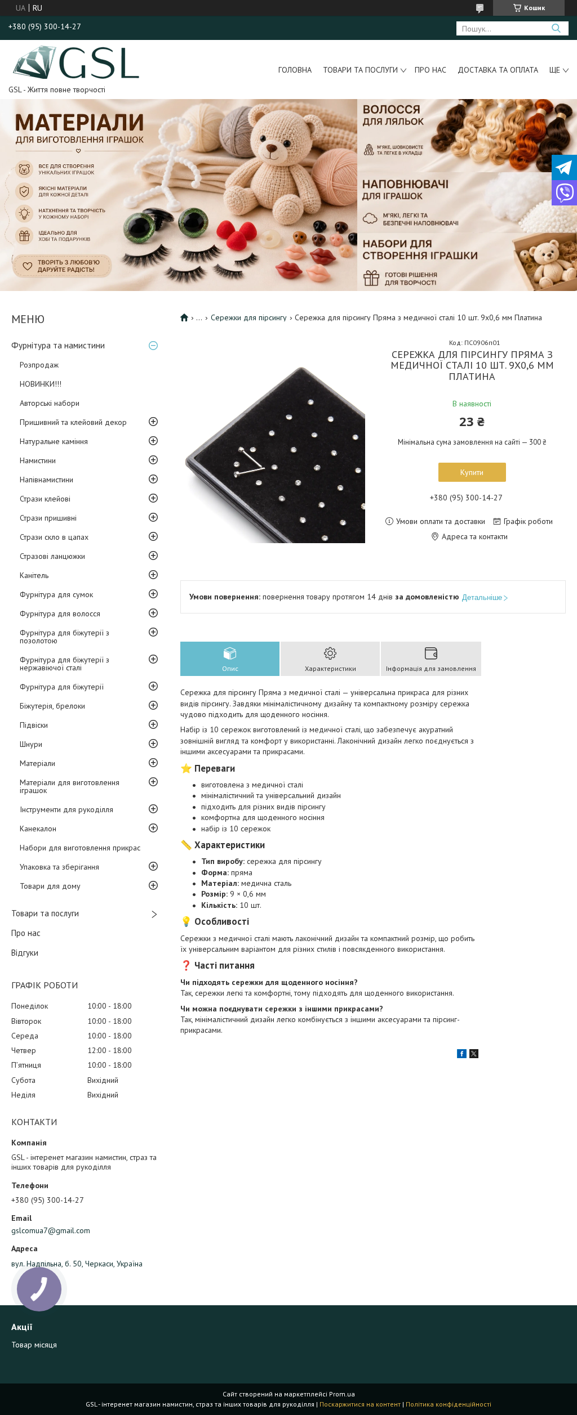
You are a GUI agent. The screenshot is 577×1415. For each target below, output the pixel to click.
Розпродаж (39, 365)
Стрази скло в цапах (54, 537)
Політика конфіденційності (448, 1404)
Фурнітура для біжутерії (62, 687)
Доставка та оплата (498, 70)
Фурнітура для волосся (60, 613)
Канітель (34, 575)
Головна (295, 70)
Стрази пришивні (48, 518)
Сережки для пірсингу (249, 317)
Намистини (38, 460)
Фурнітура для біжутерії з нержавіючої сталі (64, 664)
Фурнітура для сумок (56, 594)
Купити (471, 472)
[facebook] (462, 1055)
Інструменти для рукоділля (66, 809)
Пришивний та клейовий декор (73, 422)
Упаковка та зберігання (59, 867)
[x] (473, 1055)
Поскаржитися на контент (360, 1404)
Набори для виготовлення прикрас (80, 848)
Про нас (430, 70)
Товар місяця (34, 1345)
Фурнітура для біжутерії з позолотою (64, 637)
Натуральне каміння (54, 441)
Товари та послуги (360, 70)
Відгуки (24, 952)
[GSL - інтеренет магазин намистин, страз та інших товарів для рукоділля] (76, 61)
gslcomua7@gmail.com (50, 1230)
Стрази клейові (45, 499)
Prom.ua (342, 1394)
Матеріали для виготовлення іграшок (69, 786)
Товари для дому (50, 886)
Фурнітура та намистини (58, 345)
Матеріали (37, 763)
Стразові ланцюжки (52, 556)
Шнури (31, 744)
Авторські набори (49, 403)
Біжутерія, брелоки (52, 706)
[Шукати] (556, 28)
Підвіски (34, 725)
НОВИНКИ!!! (40, 384)
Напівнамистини (46, 479)
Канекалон (38, 828)
